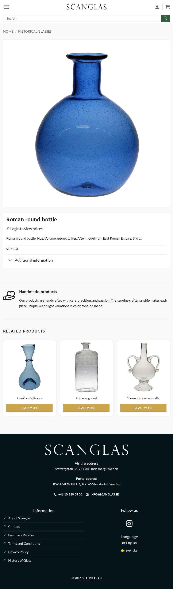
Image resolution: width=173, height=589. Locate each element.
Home (8, 31)
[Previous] (3, 380)
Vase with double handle (143, 398)
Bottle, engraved (86, 398)
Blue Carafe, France (29, 398)
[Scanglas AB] (86, 6)
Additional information (34, 260)
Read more (29, 408)
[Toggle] (10, 260)
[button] (6, 6)
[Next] (169, 380)
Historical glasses (34, 31)
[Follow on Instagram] (129, 524)
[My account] (157, 7)
